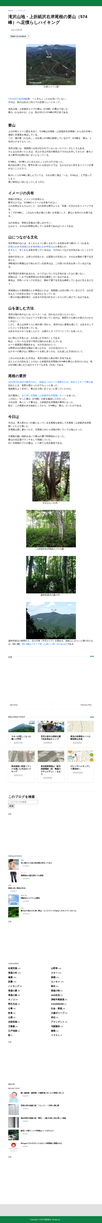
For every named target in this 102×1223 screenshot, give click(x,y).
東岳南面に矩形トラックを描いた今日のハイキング (21, 768)
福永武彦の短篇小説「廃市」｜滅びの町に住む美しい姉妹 (43, 1118)
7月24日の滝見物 (16, 99)
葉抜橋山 (37, 246)
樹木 (22, 908)
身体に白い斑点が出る (17, 888)
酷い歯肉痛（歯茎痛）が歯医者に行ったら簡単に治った (42, 1093)
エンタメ (24, 873)
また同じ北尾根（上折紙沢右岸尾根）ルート (44, 395)
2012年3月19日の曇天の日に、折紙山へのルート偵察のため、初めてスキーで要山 (49, 382)
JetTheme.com (66, 1220)
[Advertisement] (51, 678)
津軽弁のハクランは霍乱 (30, 898)
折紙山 (11, 246)
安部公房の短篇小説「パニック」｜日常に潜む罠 (40, 1105)
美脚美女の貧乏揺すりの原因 (32, 875)
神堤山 (49, 246)
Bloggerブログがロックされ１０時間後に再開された (41, 1143)
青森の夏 (24, 895)
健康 (22, 860)
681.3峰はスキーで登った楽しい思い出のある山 (44, 644)
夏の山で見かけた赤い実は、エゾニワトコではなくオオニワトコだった (48, 911)
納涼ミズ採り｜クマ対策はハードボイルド (37, 1131)
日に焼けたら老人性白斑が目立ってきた (36, 863)
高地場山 (23, 246)
